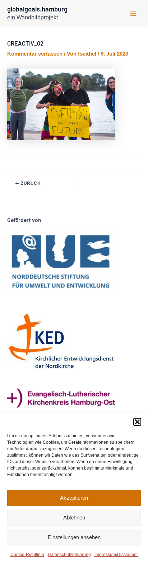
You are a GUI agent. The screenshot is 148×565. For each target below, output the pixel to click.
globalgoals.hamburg (37, 9)
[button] (137, 421)
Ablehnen (74, 517)
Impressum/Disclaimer (116, 554)
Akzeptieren (74, 498)
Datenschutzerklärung (69, 554)
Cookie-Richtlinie (27, 554)
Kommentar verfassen (35, 54)
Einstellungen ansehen (74, 537)
